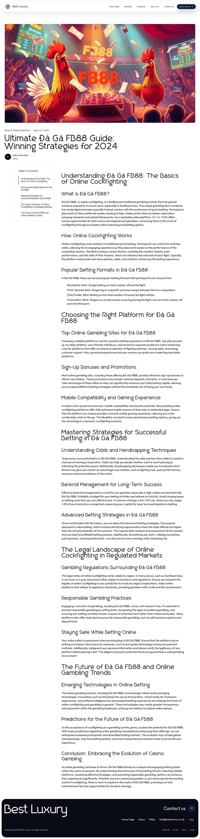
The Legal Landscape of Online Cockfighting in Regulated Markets (36, 205)
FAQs (152, 819)
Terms (184, 830)
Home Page (128, 819)
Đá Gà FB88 (159, 217)
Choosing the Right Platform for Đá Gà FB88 (36, 188)
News (142, 819)
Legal (192, 830)
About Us (166, 830)
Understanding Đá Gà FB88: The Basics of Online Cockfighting (35, 180)
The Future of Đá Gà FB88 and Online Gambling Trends (35, 214)
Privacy (176, 830)
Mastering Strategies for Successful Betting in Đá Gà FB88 (36, 197)
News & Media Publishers (18, 130)
